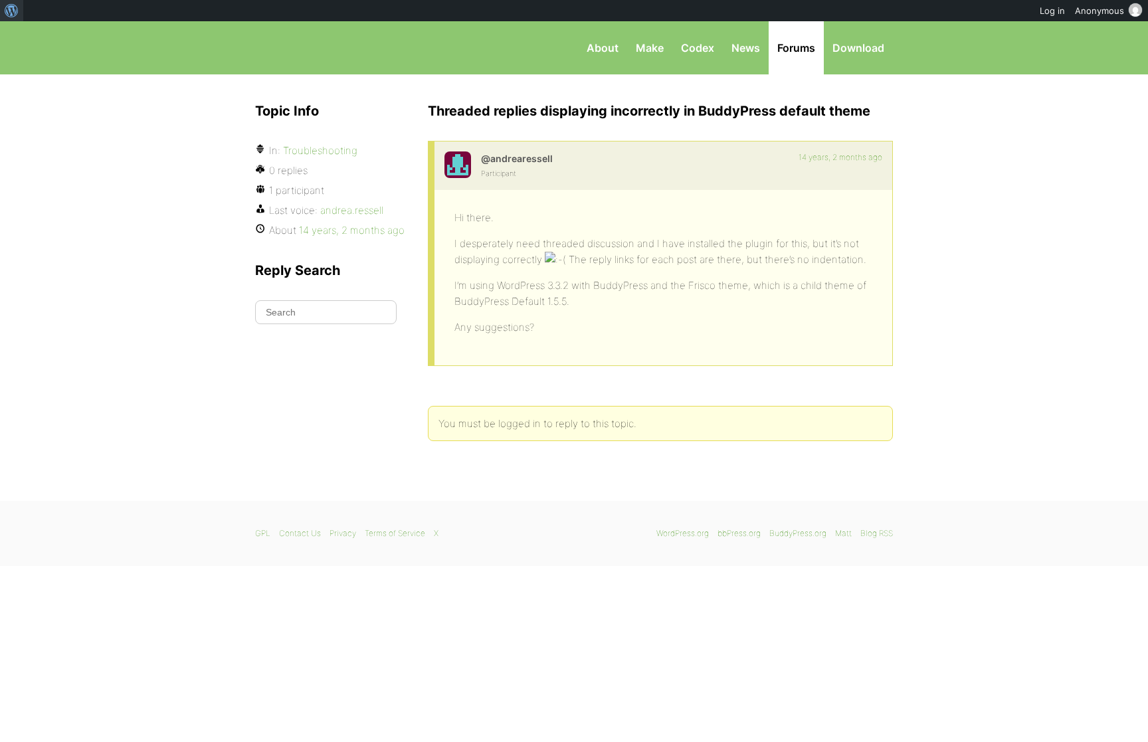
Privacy (343, 533)
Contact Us (300, 533)
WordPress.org (682, 533)
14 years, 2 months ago (840, 157)
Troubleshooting (320, 150)
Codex (697, 47)
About (603, 47)
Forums (796, 47)
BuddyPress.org (797, 533)
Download (858, 47)
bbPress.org (324, 47)
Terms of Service (395, 533)
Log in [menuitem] (1052, 10)
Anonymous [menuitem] (1099, 10)
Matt (843, 533)
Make (650, 47)
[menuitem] (11, 10)
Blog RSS (876, 533)
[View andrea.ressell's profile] (457, 164)
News (745, 47)
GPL (262, 533)
